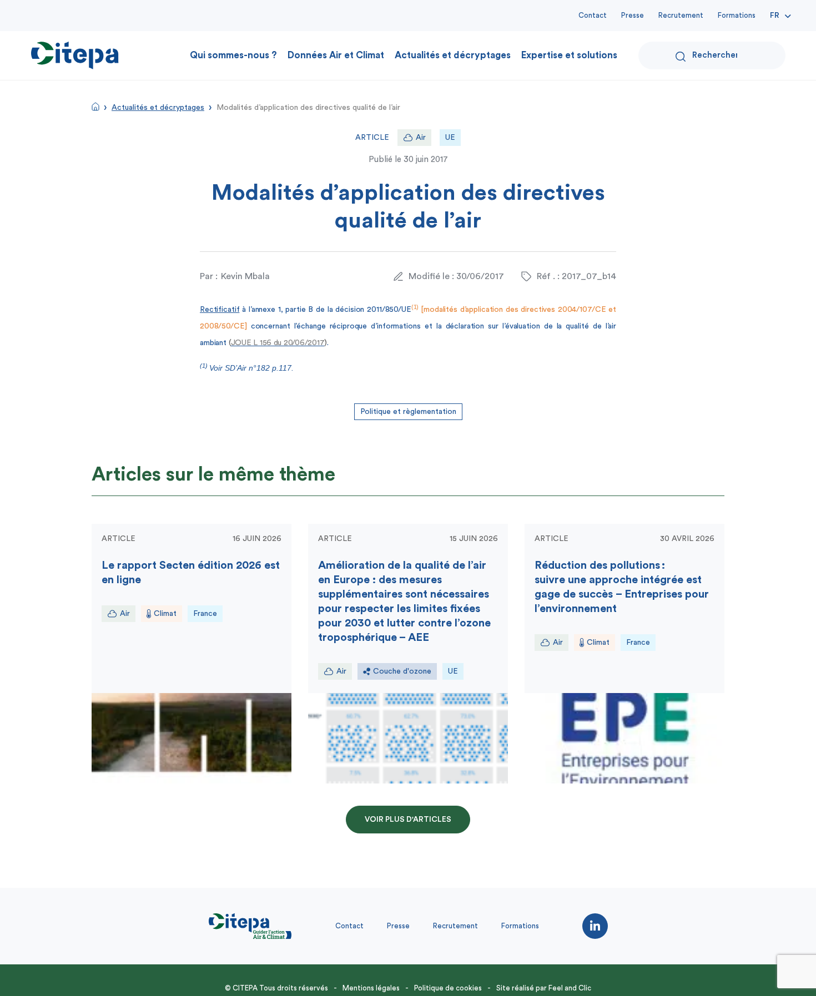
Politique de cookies (448, 988)
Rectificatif (219, 310)
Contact (592, 15)
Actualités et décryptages (453, 55)
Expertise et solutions (569, 55)
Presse (632, 15)
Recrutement (680, 15)
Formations (736, 15)
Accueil (95, 106)
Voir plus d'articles (408, 819)
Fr (774, 15)
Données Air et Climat (336, 55)
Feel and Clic (569, 988)
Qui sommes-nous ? (233, 55)
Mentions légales (371, 988)
